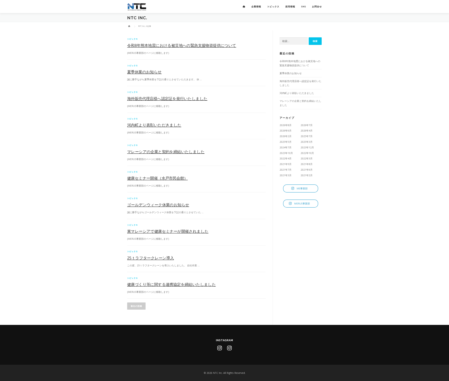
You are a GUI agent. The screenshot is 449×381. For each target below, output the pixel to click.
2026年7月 (307, 125)
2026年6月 (285, 130)
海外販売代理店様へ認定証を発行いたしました (167, 98)
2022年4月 (285, 158)
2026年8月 (285, 125)
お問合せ (317, 6)
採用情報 (290, 6)
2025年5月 (285, 141)
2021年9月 (285, 164)
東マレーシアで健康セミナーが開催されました (167, 231)
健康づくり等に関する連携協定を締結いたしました (171, 284)
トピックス (273, 6)
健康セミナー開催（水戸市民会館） (157, 178)
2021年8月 (307, 164)
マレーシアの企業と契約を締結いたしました (166, 151)
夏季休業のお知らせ (144, 71)
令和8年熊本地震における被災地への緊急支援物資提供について (181, 45)
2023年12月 (307, 147)
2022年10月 (307, 153)
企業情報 (256, 6)
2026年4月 (307, 130)
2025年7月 (307, 136)
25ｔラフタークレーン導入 (150, 257)
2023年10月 (286, 153)
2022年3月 (307, 158)
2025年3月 (307, 141)
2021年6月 (307, 169)
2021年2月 (307, 175)
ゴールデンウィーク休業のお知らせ (158, 204)
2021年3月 (285, 175)
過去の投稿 (136, 306)
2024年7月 (285, 147)
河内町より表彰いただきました (154, 124)
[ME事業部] (219, 348)
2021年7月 (285, 169)
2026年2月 (285, 136)
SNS (303, 6)
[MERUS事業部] (229, 348)
